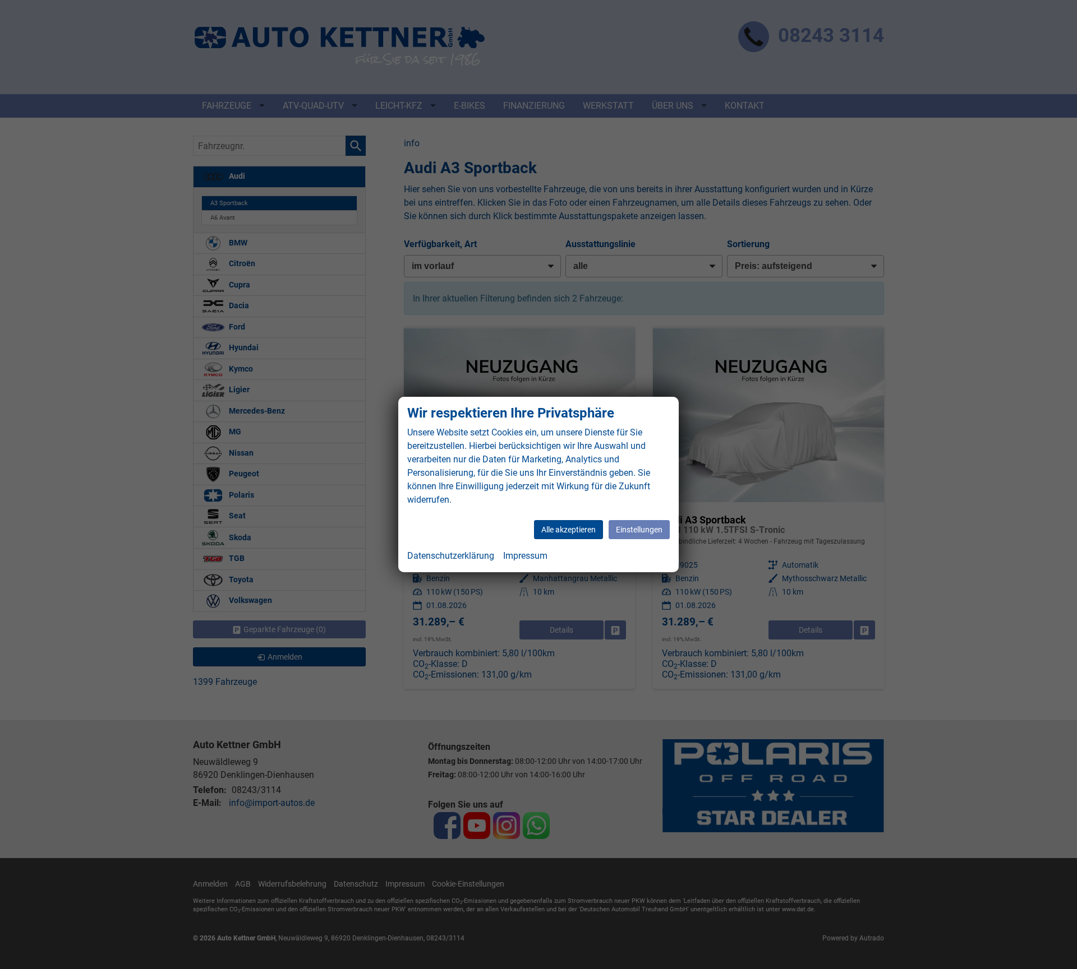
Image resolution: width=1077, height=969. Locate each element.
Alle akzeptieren (568, 529)
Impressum (525, 555)
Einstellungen (639, 529)
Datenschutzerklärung (450, 555)
